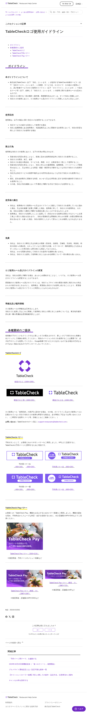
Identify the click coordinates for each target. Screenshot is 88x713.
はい (38, 630)
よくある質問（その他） (13, 15)
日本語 (78, 4)
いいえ (50, 630)
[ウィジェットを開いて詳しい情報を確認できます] (79, 709)
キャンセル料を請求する (18, 680)
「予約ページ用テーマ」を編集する (23, 659)
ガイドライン (15, 45)
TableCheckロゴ (18, 50)
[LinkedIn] (13, 617)
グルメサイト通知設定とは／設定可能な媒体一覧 (28, 669)
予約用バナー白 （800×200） (63, 467)
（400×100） (19, 467)
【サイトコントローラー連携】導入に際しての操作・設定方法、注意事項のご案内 (41, 675)
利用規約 (8, 702)
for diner (65, 4)
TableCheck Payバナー (21, 56)
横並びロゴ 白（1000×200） (63, 400)
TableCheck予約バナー (21, 53)
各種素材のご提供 (17, 48)
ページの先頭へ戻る (13, 643)
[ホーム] (21, 4)
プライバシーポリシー (53, 702)
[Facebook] (6, 617)
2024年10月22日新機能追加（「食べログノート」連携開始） (32, 664)
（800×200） (31, 489)
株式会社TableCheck (52, 706)
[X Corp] (10, 617)
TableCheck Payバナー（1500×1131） (24, 554)
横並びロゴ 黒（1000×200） (25, 400)
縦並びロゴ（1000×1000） (25, 382)
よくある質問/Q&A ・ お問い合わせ (33, 12)
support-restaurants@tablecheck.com (52, 422)
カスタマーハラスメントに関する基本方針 (21, 706)
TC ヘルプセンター (11, 12)
